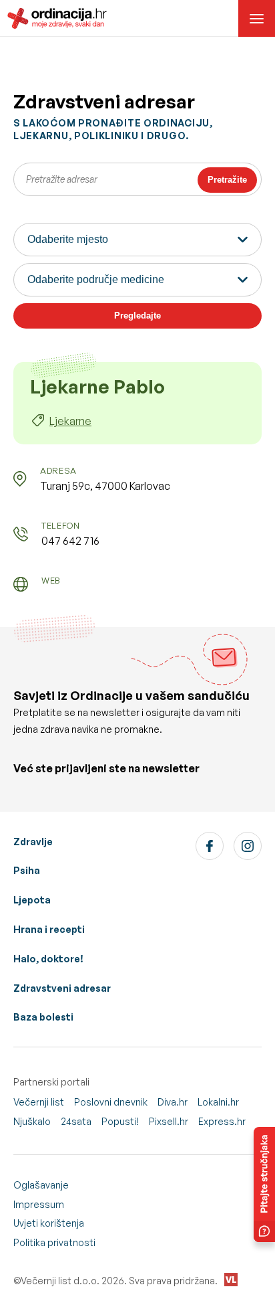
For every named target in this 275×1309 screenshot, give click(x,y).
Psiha (26, 870)
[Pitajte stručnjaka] (264, 1184)
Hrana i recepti (49, 929)
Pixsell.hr (168, 1121)
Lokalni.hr (218, 1102)
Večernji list (38, 1102)
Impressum (38, 1204)
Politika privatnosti (54, 1242)
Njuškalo (32, 1121)
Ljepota (32, 899)
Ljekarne (70, 421)
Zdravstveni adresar (62, 988)
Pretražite (227, 180)
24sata (76, 1121)
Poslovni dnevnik (111, 1102)
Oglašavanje (41, 1185)
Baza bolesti (43, 1017)
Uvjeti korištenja (48, 1223)
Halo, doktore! (48, 958)
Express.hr (222, 1121)
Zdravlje (33, 841)
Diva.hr (173, 1102)
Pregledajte (137, 316)
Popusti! (120, 1121)
